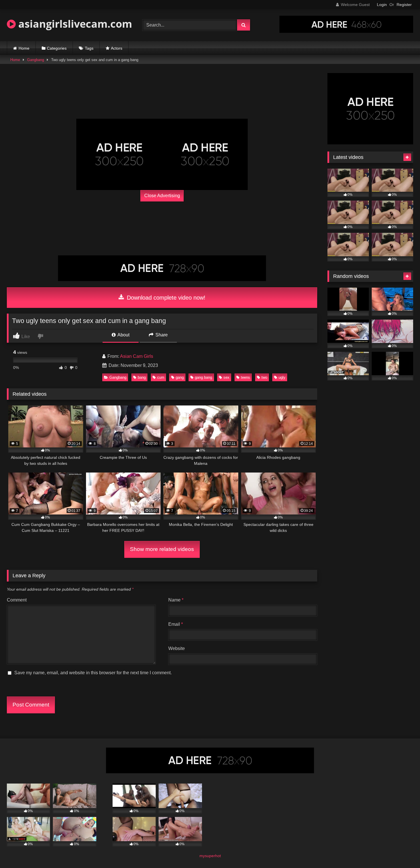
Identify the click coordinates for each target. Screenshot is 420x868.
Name (175, 599)
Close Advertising (162, 195)
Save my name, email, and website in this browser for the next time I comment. (93, 672)
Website (176, 648)
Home (24, 48)
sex (226, 377)
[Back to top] (402, 851)
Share (161, 334)
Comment (17, 599)
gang (180, 377)
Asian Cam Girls (136, 356)
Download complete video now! (165, 297)
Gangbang (35, 60)
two (264, 377)
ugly (282, 377)
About (123, 334)
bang (142, 377)
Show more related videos (162, 549)
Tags (89, 48)
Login (382, 4)
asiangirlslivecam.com (74, 24)
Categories (57, 48)
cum (160, 377)
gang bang (203, 377)
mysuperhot (210, 855)
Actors (116, 48)
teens (245, 377)
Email (175, 624)
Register (404, 4)
